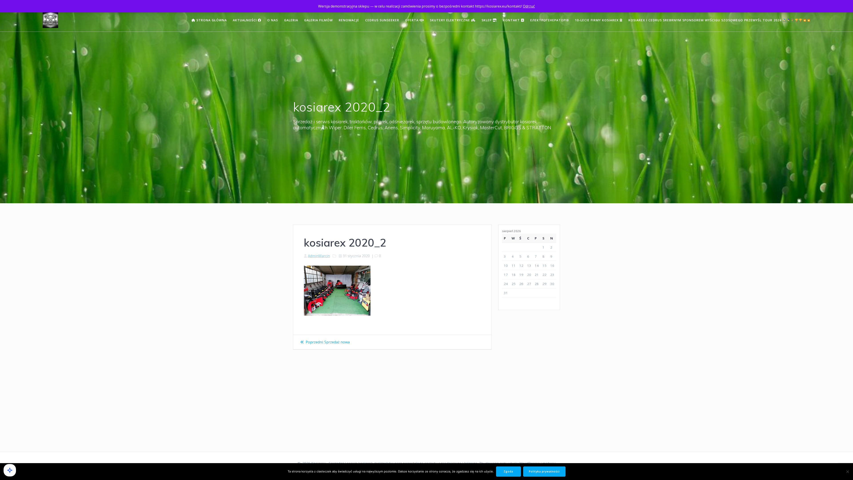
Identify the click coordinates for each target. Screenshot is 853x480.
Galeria (291, 20)
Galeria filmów (318, 20)
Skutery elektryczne (450, 20)
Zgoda (508, 471)
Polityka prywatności (544, 471)
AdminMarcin (319, 255)
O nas (272, 20)
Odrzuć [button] (529, 6)
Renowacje (349, 20)
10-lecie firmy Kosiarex (597, 20)
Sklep (487, 20)
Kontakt (512, 20)
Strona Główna (211, 20)
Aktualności (245, 20)
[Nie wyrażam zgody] (847, 471)
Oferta (412, 20)
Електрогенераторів (549, 20)
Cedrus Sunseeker (382, 20)
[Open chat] (9, 470)
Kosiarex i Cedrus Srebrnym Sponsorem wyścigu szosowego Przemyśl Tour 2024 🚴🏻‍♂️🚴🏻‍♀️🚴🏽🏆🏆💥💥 (719, 20)
